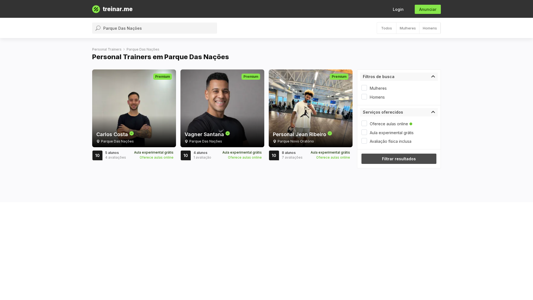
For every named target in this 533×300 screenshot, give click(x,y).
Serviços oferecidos (383, 112)
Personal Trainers (107, 49)
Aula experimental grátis (392, 132)
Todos (386, 28)
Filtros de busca (378, 76)
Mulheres (408, 28)
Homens (430, 28)
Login (398, 9)
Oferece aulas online (389, 123)
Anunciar (427, 9)
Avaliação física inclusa (390, 141)
